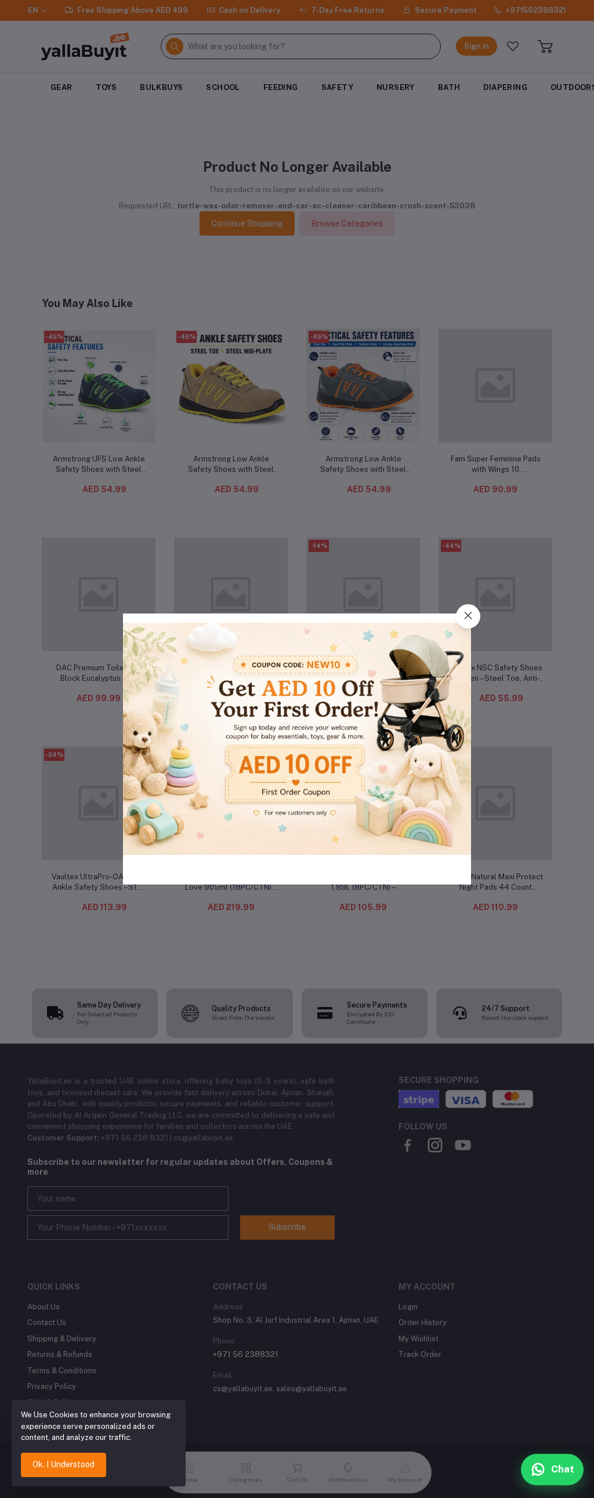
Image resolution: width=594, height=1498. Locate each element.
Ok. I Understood (63, 1464)
